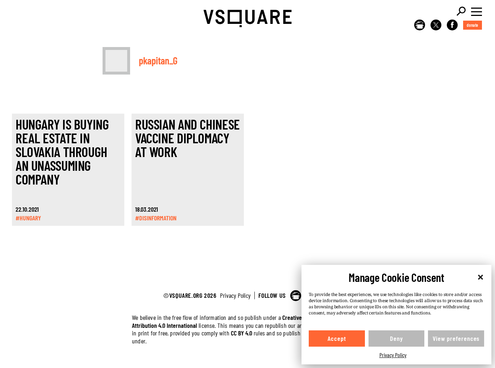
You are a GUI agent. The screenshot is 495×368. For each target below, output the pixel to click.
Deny (396, 338)
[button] (480, 277)
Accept (337, 338)
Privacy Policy (393, 354)
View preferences (456, 338)
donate (472, 25)
